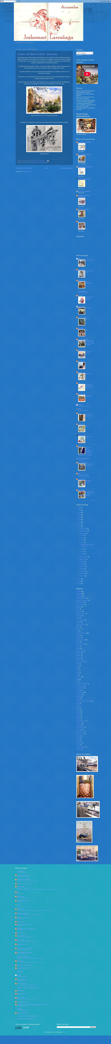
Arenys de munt (80, 604)
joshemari (78, 677)
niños (77, 705)
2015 (79, 517)
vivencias (78, 749)
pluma (77, 709)
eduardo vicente (21, 979)
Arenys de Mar (80, 602)
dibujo (77, 642)
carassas (78, 628)
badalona (78, 607)
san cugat (78, 725)
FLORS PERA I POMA (22, 1006)
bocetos (78, 622)
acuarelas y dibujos (22, 913)
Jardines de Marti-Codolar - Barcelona (37, 54)
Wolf (87, 329)
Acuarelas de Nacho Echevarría (25, 1018)
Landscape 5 (81, 459)
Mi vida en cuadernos (84, 209)
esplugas (78, 655)
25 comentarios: (41, 161)
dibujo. (78, 646)
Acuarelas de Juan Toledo (24, 883)
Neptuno (88, 318)
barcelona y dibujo (80, 613)
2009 (79, 581)
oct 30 (82, 535)
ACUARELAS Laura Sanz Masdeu (26, 928)
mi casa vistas (80, 685)
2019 (79, 507)
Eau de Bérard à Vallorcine (23, 876)
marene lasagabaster (83, 458)
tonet (79, 446)
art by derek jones (22, 944)
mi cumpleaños (80, 688)
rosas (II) (19, 902)
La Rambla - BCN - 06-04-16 (24, 980)
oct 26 (82, 538)
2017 (79, 512)
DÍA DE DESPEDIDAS (89, 282)
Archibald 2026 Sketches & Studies (89, 298)
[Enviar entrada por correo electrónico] (48, 161)
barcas (78, 609)
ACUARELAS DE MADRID (24, 879)
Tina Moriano (81, 479)
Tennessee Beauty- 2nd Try (89, 415)
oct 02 (82, 553)
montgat (78, 698)
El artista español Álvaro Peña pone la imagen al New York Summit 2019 (34, 910)
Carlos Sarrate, (23, 887)
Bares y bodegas (80, 620)
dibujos (46, 162)
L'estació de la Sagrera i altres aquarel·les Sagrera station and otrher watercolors (36, 889)
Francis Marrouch (83, 462)
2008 (79, 583)
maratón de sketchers (81, 683)
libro (77, 681)
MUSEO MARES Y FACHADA (84, 701)
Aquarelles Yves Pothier (23, 875)
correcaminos (82, 280)
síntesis (78, 738)
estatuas (78, 657)
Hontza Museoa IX (21, 954)
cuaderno (78, 637)
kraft (77, 679)
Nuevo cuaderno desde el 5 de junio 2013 (27, 999)
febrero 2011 (82, 573)
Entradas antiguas (66, 168)
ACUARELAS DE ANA (23, 968)
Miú (79, 258)
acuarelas (25, 162)
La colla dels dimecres (84, 154)
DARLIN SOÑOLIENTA (22, 1010)
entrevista (78, 653)
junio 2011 (82, 564)
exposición (79, 659)
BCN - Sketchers (21, 997)
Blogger (65, 1032)
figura (77, 663)
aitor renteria (20, 971)
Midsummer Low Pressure (84, 406)
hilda (79, 413)
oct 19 (82, 542)
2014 (79, 519)
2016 (79, 515)
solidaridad (79, 742)
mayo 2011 (82, 566)
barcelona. (79, 615)
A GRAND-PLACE (90, 260)
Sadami (80, 295)
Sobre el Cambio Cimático (23, 949)
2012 (79, 524)
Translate (88, 55)
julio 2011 (81, 561)
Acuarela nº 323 (21, 918)
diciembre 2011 (83, 528)
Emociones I (20, 930)
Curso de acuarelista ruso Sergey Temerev (27, 985)
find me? (19, 945)
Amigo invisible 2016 (22, 976)
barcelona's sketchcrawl (23, 956)
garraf (77, 672)
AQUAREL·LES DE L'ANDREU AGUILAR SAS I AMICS (31, 1004)
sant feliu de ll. (80, 731)
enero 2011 (82, 576)
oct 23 (82, 540)
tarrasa (78, 745)
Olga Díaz (80, 328)
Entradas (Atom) (27, 171)
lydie (79, 473)
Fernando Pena (82, 350)
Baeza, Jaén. (89, 373)
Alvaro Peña (20, 909)
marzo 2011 (82, 571)
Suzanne (80, 404)
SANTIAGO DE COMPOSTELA (89, 464)
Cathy (79, 409)
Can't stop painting (22, 983)
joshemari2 (81, 221)
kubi (79, 372)
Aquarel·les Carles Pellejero (24, 965)
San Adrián (79, 723)
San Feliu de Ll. (80, 727)
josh (77, 674)
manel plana (81, 424)
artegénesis (20, 1009)
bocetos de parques (81, 624)
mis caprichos (79, 692)
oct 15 (82, 549)
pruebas (78, 712)
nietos (77, 703)
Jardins (87, 425)
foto (77, 668)
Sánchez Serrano (82, 317)
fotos (77, 670)
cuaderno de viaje (80, 639)
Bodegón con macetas (89, 481)
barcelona (30, 162)
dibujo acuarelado (80, 644)
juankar (19, 975)
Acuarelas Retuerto (22, 1013)
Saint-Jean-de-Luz (80, 720)
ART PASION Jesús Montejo (24, 952)
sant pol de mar (80, 734)
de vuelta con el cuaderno (85, 142)
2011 (79, 526)
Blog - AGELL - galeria (23, 940)
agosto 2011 (82, 559)
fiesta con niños (80, 661)
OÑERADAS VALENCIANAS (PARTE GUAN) (89, 386)
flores (77, 666)
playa (77, 707)
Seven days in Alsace (83, 292)
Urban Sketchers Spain (84, 179)
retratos (78, 718)
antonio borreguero (22, 993)
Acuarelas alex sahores (23, 1002)
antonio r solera (21, 933)
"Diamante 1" (20, 925)
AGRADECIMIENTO (81, 598)
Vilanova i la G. (20, 994)
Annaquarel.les (21, 921)
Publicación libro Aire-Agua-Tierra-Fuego (26, 941)
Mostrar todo (92, 500)
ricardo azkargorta (83, 339)
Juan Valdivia (81, 306)
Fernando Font (82, 435)
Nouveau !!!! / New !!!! (83, 410)
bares (77, 617)
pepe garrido (81, 269)
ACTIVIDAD (20, 972)
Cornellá (78, 635)
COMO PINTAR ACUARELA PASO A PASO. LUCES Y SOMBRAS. (90, 342)
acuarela (78, 591)
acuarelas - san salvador (23, 917)
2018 (79, 510)
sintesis (78, 736)
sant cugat (79, 729)
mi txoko (78, 690)
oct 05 (82, 551)
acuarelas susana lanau (23, 900)
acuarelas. (79, 596)
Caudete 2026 (89, 307)
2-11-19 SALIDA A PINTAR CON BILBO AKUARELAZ (29, 914)
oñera (79, 383)
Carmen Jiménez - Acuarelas (24, 948)
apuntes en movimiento (82, 600)
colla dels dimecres (39, 162)
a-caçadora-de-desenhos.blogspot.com (27, 1016)
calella (78, 626)
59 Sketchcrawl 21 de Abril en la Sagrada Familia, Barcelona (31, 958)
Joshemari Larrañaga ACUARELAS (83, 196)
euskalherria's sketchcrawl (85, 166)
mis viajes (78, 694)
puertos (78, 714)
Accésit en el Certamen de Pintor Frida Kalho (27, 881)
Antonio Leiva (82, 394)
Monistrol (78, 696)
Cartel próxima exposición (89, 396)
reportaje (78, 716)
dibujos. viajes (80, 650)
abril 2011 (82, 568)
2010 (79, 579)
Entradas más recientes (24, 168)
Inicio (46, 168)
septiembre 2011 (83, 557)
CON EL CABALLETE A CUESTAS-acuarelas (29, 987)
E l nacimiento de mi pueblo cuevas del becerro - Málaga (90, 493)
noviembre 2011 (83, 531)
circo (77, 631)
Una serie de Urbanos (89, 352)
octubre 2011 (82, 533)
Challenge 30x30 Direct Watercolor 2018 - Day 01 (84, 475)
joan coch (80, 361)
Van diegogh (81, 490)
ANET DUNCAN (21, 990)
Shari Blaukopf (82, 291)
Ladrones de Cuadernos (84, 191)
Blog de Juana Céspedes (23, 924)
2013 (79, 522)
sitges (77, 740)
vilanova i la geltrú (80, 747)
